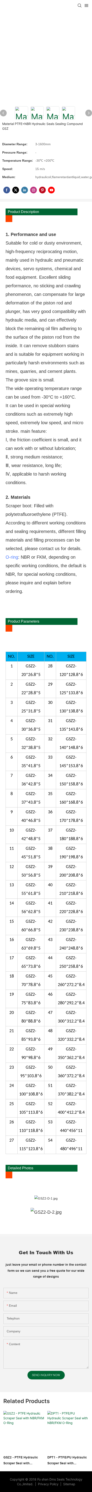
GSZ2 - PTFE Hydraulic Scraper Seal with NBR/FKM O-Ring (20, 1461)
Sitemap (68, 1484)
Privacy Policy (48, 1484)
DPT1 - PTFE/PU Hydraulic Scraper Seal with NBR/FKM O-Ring (67, 1461)
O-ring (12, 557)
